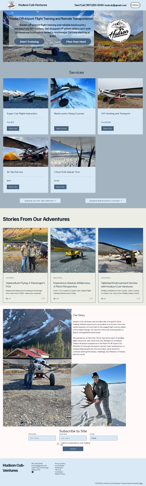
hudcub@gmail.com (115, 5)
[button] (13, 128)
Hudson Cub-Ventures (32, 5)
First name (32, 434)
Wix (141, 483)
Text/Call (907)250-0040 (89, 5)
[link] (26, 113)
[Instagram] (32, 472)
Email (92, 434)
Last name (63, 434)
